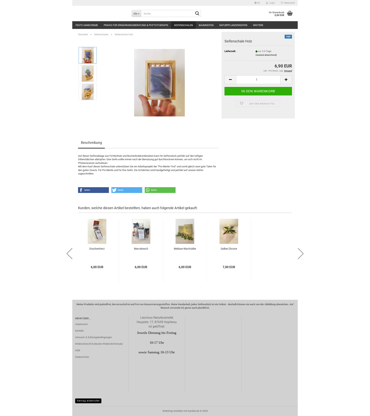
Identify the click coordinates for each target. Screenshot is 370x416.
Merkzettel (289, 3)
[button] (257, 3)
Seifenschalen (183, 25)
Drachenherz (97, 248)
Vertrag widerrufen (88, 400)
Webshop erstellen (172, 410)
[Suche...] (197, 13)
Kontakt (79, 330)
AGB (77, 350)
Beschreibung (91, 143)
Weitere (258, 25)
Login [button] (271, 3)
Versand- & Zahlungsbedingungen (93, 337)
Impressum (81, 324)
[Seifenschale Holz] (159, 82)
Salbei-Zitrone (229, 248)
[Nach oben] (359, 410)
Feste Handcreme (87, 25)
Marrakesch (141, 248)
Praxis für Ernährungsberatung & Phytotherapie (136, 25)
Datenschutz (82, 356)
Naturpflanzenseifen (233, 25)
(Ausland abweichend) (266, 55)
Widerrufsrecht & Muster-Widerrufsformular (99, 343)
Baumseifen (206, 25)
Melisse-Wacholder (185, 248)
